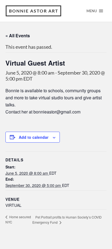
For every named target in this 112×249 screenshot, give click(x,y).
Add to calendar (33, 137)
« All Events (17, 35)
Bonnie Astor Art (33, 10)
